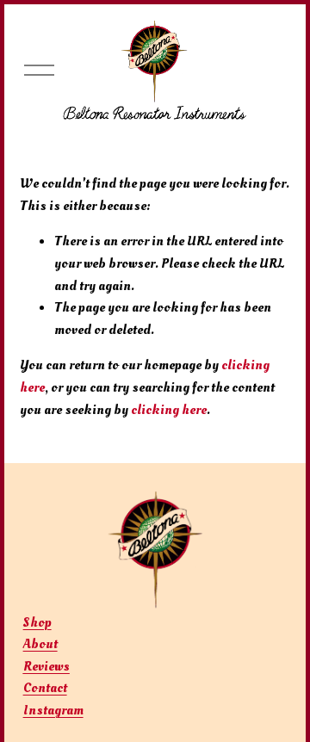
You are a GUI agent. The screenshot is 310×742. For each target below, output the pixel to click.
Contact (45, 687)
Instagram (53, 710)
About (40, 643)
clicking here (169, 409)
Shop (37, 622)
